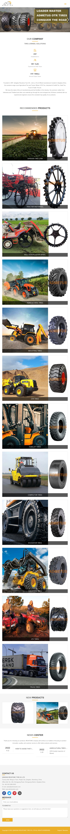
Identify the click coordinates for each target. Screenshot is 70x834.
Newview (65, 830)
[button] (68, 20)
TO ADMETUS (6, 805)
